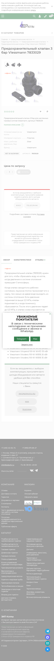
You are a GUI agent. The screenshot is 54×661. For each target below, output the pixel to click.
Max (35, 339)
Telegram (21, 339)
